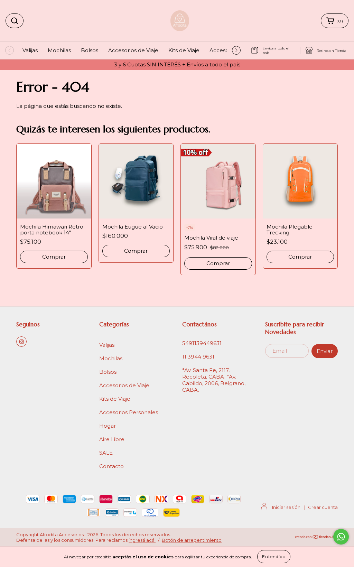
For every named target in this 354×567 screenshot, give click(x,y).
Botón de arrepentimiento (192, 540)
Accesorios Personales (128, 412)
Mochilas (59, 50)
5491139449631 (202, 343)
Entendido (274, 556)
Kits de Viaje (183, 50)
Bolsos (89, 50)
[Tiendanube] (316, 537)
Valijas (30, 50)
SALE (106, 452)
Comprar (54, 256)
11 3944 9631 (198, 356)
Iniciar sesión (286, 507)
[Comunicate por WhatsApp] (341, 537)
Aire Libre (111, 439)
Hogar (107, 425)
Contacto (111, 466)
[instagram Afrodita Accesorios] (21, 341)
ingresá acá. (142, 540)
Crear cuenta (323, 507)
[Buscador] (15, 20)
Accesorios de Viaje (133, 50)
